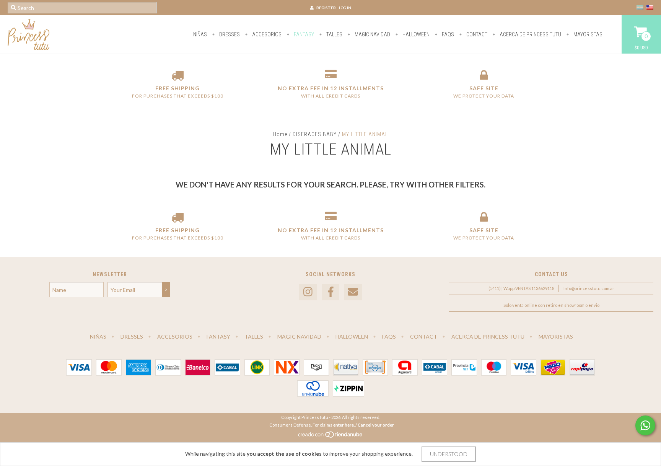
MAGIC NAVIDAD (371, 34)
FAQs (447, 34)
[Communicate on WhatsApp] (645, 425)
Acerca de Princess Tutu (529, 34)
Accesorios (266, 34)
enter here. (344, 424)
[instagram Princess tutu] (308, 292)
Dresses (229, 34)
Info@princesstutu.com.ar (588, 288)
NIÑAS (200, 34)
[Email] (353, 292)
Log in (345, 7)
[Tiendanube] (330, 436)
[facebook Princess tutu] (330, 292)
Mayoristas (587, 34)
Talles (333, 34)
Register (326, 7)
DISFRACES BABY (315, 134)
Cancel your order (376, 424)
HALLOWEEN (415, 34)
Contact (476, 34)
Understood (448, 454)
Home (280, 134)
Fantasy (303, 34)
